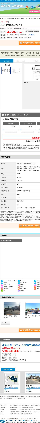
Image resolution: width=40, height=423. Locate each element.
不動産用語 (12, 411)
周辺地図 (31, 35)
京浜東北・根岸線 (17, 398)
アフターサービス (24, 407)
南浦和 (24, 398)
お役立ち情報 (13, 413)
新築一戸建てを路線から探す (6, 398)
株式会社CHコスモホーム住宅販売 (22, 418)
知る (2, 413)
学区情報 (23, 413)
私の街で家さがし (26, 405)
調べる (2, 411)
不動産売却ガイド (22, 409)
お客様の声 (31, 407)
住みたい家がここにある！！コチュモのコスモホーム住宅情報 (13, 5)
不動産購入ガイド (14, 409)
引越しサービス (28, 411)
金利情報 (22, 411)
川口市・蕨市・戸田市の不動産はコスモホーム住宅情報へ (12, 18)
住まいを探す (34, 11)
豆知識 (2, 409)
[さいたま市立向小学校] (12, 308)
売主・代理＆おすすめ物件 (15, 405)
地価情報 (18, 411)
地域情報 (18, 413)
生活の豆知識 (29, 413)
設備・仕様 (17, 407)
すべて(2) (6, 61)
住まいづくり (4, 407)
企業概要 (27, 420)
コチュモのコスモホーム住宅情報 (7, 418)
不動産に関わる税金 (31, 409)
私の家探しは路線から (35, 405)
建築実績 (12, 407)
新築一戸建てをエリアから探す (32, 18)
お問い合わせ (35, 420)
